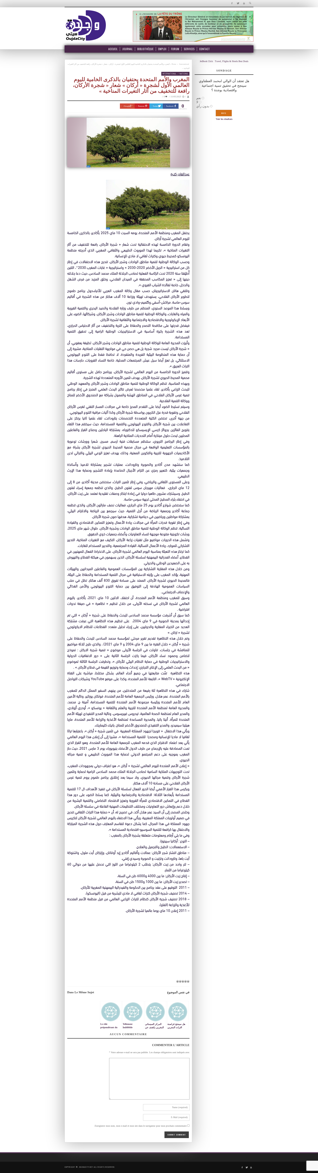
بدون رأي (202, 106)
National (184, 73)
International (184, 64)
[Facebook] (232, 3)
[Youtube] (244, 3)
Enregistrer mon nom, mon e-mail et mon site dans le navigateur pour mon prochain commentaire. (140, 1126)
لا (197, 102)
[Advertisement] (128, 952)
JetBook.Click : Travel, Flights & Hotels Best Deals (224, 61)
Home (174, 64)
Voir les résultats (224, 119)
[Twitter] (238, 3)
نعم (198, 98)
